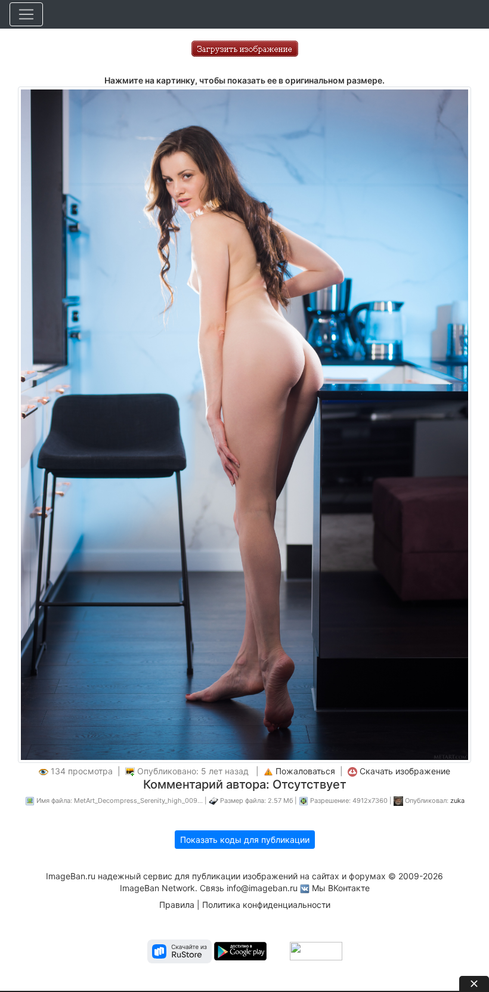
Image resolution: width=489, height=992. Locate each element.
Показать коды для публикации (245, 840)
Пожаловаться (305, 771)
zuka (457, 800)
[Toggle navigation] (26, 14)
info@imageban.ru (262, 888)
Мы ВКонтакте (341, 888)
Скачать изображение (405, 771)
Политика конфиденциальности (266, 905)
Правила (176, 905)
